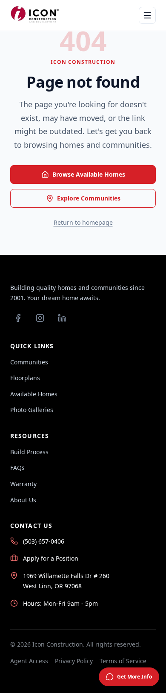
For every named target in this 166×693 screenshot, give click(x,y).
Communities (29, 362)
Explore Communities (88, 198)
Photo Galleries (31, 410)
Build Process (29, 452)
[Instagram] (40, 318)
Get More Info (134, 676)
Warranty (23, 484)
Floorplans (25, 378)
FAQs (17, 468)
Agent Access (29, 661)
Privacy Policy (74, 661)
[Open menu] (147, 15)
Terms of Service (123, 661)
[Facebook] (18, 318)
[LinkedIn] (62, 318)
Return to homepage (83, 222)
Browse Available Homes (88, 174)
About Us (23, 500)
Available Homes (33, 394)
